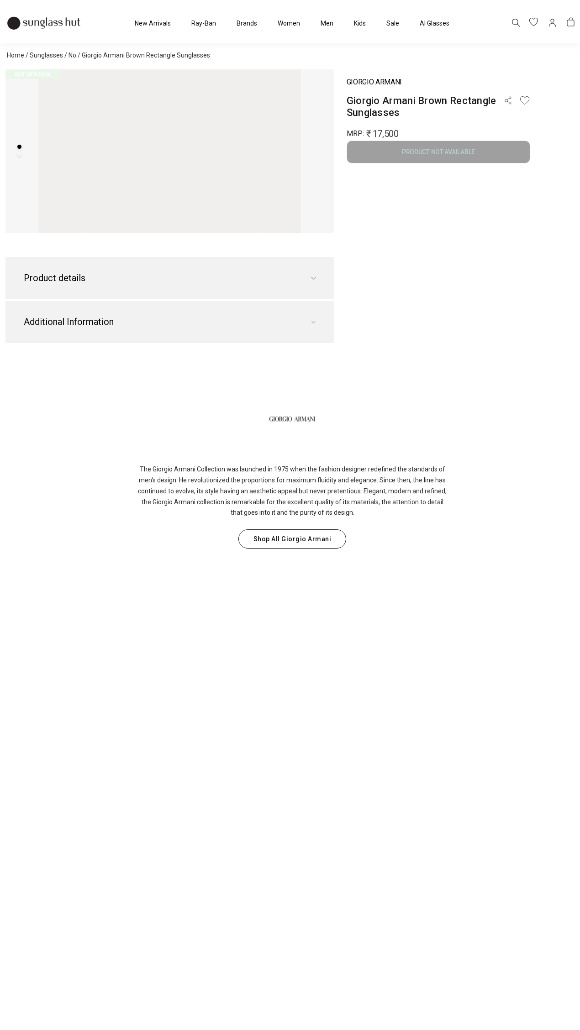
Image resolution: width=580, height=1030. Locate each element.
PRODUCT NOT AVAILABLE (438, 152)
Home (15, 55)
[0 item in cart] (570, 22)
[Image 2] (19, 154)
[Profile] (552, 22)
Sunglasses (46, 55)
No (72, 55)
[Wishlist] (524, 100)
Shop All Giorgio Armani (292, 539)
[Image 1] (19, 147)
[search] (516, 22)
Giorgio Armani (374, 82)
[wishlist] (534, 22)
